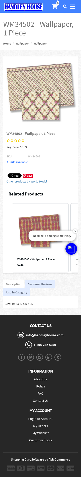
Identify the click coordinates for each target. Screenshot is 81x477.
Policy (40, 386)
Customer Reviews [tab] (40, 284)
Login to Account (40, 418)
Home (7, 43)
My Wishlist (40, 433)
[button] (7, 238)
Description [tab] (13, 284)
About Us (40, 379)
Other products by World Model (26, 181)
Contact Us (40, 400)
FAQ (40, 393)
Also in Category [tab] (16, 292)
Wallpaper (22, 43)
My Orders (40, 426)
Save (29, 175)
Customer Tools (40, 440)
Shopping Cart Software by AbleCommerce (40, 459)
